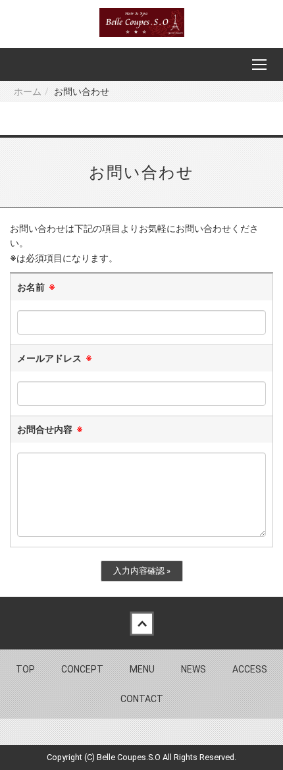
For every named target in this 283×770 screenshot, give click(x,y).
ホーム (27, 91)
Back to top (141, 623)
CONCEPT (82, 669)
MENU (142, 669)
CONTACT (141, 699)
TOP (25, 669)
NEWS (193, 669)
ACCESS (249, 669)
